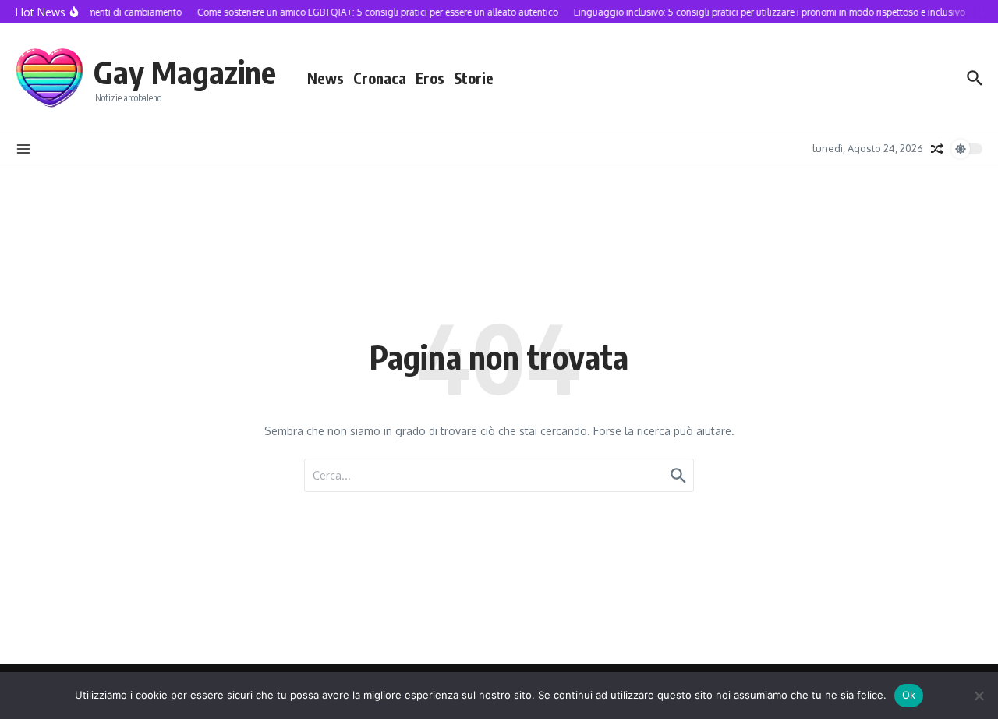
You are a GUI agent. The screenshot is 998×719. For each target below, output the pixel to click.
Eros (430, 78)
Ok (909, 695)
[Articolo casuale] (937, 149)
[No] (978, 695)
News (325, 78)
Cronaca (379, 78)
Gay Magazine (185, 71)
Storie (474, 78)
